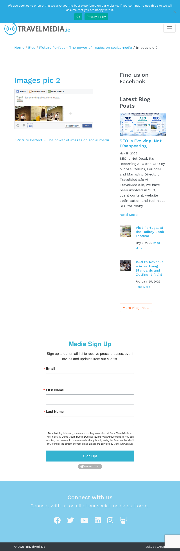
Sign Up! (90, 455)
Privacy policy (96, 16)
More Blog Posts (135, 308)
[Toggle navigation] (169, 28)
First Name (55, 390)
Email (50, 368)
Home (19, 47)
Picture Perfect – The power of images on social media (85, 47)
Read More (129, 215)
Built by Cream (156, 546)
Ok (78, 16)
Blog (31, 47)
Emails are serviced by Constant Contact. (111, 443)
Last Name (55, 411)
